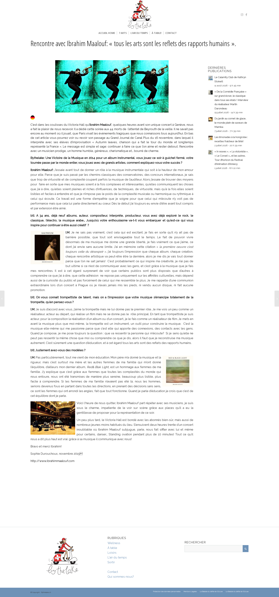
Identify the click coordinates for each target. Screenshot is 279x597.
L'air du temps (117, 557)
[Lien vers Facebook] (246, 15)
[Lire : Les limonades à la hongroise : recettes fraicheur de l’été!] (210, 138)
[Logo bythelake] (139, 14)
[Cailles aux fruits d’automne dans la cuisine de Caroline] (2, 299)
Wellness (114, 543)
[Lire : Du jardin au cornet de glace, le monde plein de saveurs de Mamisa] (210, 119)
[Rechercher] (180, 33)
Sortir (111, 562)
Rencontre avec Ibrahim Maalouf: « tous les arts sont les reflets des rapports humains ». (133, 43)
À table (112, 548)
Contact (113, 572)
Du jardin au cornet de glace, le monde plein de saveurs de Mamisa (230, 122)
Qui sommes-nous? (121, 576)
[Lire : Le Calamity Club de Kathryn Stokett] (210, 78)
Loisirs (112, 552)
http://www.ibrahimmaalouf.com (52, 461)
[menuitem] (107, 33)
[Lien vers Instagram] (242, 15)
